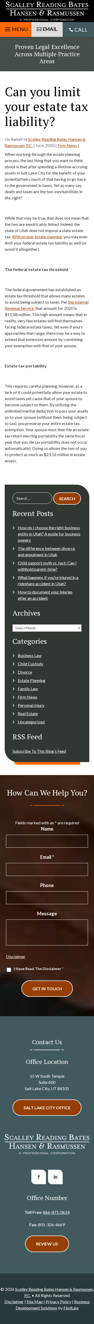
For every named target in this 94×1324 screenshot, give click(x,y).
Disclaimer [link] (14, 1301)
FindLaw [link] (71, 1307)
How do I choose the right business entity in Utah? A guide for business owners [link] (49, 533)
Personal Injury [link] (31, 705)
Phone (47, 885)
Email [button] (50, 29)
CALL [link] (80, 29)
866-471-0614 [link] (56, 1212)
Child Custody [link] (30, 663)
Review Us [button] (47, 1243)
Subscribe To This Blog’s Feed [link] (39, 751)
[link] (47, 11)
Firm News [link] (67, 145)
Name (47, 829)
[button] (15, 28)
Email (47, 857)
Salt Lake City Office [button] (47, 1107)
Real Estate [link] (28, 713)
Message (47, 913)
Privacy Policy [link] (58, 1301)
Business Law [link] (30, 655)
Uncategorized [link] (31, 721)
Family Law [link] (28, 688)
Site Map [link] (35, 1301)
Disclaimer (15, 956)
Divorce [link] (25, 672)
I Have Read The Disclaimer (38, 968)
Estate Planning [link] (31, 680)
